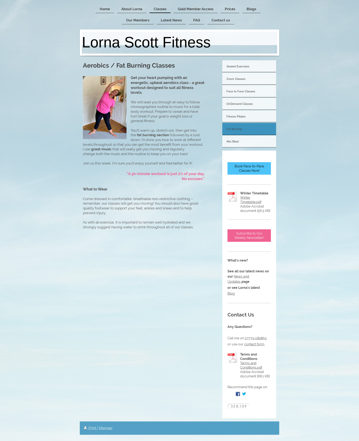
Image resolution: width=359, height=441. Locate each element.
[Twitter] (244, 394)
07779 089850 (256, 338)
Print (92, 428)
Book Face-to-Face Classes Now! (249, 168)
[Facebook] (238, 394)
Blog (231, 293)
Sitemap (105, 428)
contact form (254, 344)
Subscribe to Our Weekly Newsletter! (249, 235)
